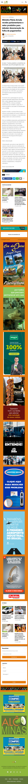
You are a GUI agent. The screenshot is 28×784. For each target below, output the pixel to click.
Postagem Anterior (6, 239)
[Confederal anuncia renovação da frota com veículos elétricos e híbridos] (7, 610)
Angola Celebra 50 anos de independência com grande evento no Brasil (7, 220)
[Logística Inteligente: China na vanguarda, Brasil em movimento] (20, 610)
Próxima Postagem (22, 239)
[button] (2, 2)
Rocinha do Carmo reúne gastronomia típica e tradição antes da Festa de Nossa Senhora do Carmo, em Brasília (20, 637)
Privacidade (15, 779)
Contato (21, 779)
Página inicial (5, 17)
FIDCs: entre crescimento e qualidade (5, 199)
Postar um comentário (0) (14, 234)
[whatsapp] (17, 772)
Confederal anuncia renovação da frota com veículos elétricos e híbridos (7, 617)
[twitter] (11, 772)
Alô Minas (11, 17)
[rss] (20, 772)
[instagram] (14, 772)
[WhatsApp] (17, 178)
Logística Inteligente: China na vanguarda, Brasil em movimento (19, 617)
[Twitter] (14, 178)
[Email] (20, 178)
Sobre (10, 779)
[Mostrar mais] (23, 178)
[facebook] (7, 772)
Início (6, 779)
